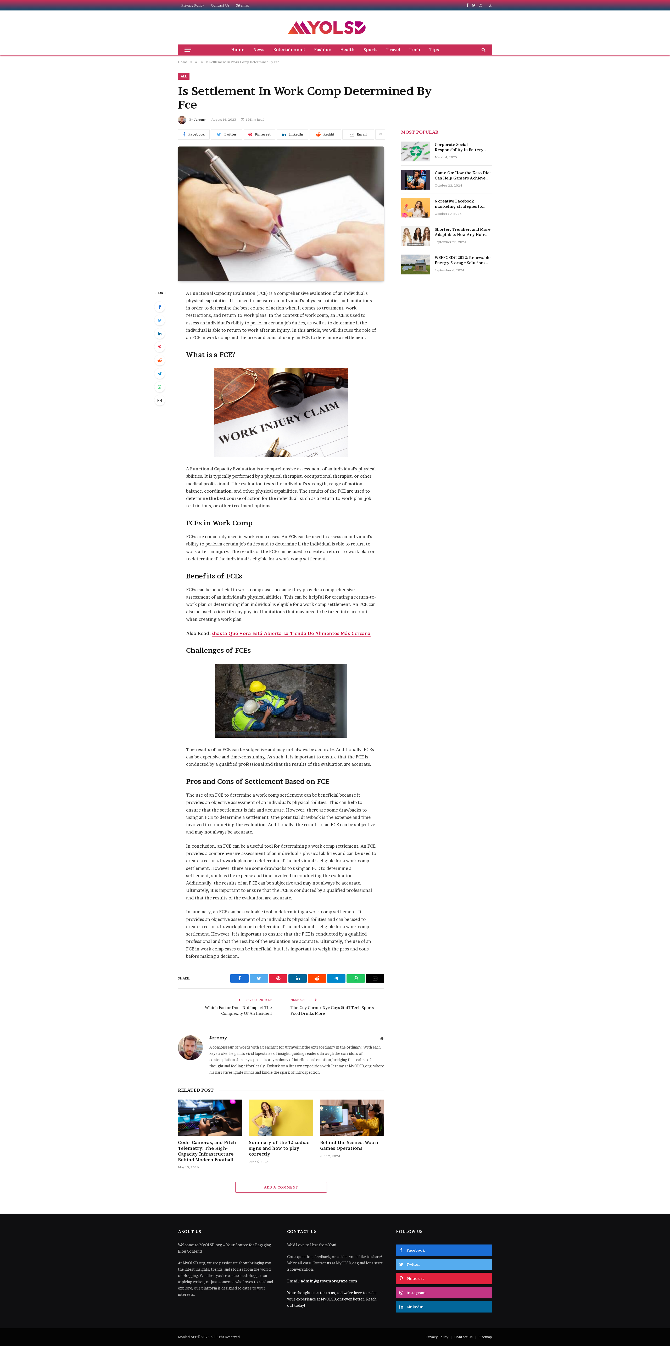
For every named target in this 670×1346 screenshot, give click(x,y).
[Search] (483, 50)
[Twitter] (159, 320)
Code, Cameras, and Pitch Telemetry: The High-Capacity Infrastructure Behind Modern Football (207, 1151)
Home (237, 49)
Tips (434, 49)
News (258, 49)
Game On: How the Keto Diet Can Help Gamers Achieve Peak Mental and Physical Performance (463, 176)
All (184, 76)
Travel (393, 49)
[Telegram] (159, 373)
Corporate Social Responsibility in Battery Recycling (459, 147)
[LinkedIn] (159, 333)
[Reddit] (159, 360)
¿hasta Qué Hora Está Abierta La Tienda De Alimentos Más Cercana (291, 633)
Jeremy (200, 119)
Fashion (322, 49)
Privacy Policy (192, 5)
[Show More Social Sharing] (380, 134)
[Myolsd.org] (327, 27)
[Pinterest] (159, 347)
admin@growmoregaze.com (329, 1281)
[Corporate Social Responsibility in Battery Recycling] (415, 151)
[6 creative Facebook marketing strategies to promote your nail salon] (415, 208)
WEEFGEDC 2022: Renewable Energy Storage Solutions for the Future (462, 260)
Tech (414, 49)
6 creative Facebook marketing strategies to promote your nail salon (459, 204)
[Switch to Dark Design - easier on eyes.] (489, 5)
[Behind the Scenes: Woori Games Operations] (352, 1118)
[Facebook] (159, 307)
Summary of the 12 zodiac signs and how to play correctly (279, 1148)
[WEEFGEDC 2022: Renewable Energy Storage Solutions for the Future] (415, 264)
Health (347, 49)
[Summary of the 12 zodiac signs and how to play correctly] (281, 1118)
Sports (370, 49)
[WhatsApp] (159, 387)
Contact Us (220, 5)
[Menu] (188, 50)
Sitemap (242, 5)
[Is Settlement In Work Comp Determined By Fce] (281, 214)
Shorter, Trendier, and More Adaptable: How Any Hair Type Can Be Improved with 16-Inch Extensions (462, 232)
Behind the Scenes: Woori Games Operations (349, 1145)
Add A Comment (281, 1187)
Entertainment (289, 49)
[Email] (159, 400)
